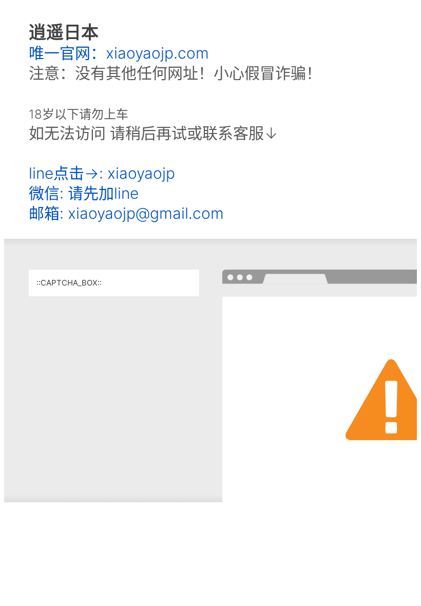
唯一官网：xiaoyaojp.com (119, 53)
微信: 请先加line (84, 193)
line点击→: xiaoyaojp (102, 173)
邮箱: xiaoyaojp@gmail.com (126, 213)
